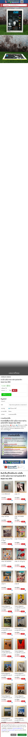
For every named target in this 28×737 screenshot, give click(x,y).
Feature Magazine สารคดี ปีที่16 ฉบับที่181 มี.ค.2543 (19, 720)
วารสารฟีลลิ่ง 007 (5, 494)
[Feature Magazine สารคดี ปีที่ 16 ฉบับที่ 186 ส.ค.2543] (7, 599)
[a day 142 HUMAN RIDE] (21, 509)
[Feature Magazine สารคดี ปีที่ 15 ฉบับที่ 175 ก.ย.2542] (7, 666)
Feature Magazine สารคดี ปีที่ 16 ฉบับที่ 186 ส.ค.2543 (6, 607)
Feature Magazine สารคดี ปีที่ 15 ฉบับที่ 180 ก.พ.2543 (6, 720)
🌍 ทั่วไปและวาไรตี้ (12, 408)
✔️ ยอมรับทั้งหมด (22, 734)
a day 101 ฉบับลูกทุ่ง (20, 561)
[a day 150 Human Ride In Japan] (7, 532)
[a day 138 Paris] (7, 509)
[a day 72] (7, 577)
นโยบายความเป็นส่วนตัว (17, 728)
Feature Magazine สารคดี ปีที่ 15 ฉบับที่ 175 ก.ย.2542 (6, 675)
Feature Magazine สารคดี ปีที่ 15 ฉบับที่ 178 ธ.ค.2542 (20, 607)
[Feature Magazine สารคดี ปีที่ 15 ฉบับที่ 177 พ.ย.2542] (7, 689)
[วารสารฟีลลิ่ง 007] (7, 487)
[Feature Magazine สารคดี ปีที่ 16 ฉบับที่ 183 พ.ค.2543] (21, 621)
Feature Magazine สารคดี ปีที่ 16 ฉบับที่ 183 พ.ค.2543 (20, 630)
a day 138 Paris (5, 516)
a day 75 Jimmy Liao (20, 539)
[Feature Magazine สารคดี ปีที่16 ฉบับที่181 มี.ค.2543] (21, 711)
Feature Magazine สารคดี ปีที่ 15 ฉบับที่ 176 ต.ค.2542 (20, 675)
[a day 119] (21, 487)
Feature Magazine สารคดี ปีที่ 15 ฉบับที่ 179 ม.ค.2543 (6, 630)
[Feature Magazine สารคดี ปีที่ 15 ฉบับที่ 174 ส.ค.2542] (21, 644)
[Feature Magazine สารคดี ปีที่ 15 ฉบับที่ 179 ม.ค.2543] (7, 621)
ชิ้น (10, 390)
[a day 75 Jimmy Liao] (21, 532)
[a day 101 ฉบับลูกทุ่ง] (21, 554)
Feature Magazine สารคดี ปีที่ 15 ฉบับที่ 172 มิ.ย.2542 (20, 697)
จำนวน (3, 390)
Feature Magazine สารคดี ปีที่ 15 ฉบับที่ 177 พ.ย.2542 (6, 697)
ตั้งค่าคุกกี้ (13, 734)
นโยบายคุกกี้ (3, 730)
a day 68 (17, 583)
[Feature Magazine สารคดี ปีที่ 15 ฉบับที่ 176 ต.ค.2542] (21, 666)
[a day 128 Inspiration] (7, 554)
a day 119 (17, 494)
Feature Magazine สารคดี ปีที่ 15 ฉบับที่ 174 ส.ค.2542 (20, 652)
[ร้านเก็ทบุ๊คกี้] (1, 5)
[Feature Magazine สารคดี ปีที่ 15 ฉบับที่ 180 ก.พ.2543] (7, 711)
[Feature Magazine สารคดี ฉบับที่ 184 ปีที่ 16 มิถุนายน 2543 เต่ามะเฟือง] (7, 644)
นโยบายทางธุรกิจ (11, 730)
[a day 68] (21, 577)
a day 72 (3, 583)
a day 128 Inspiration (6, 561)
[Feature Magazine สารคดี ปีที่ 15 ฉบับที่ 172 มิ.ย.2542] (21, 689)
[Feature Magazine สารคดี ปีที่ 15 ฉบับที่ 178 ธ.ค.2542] (21, 599)
